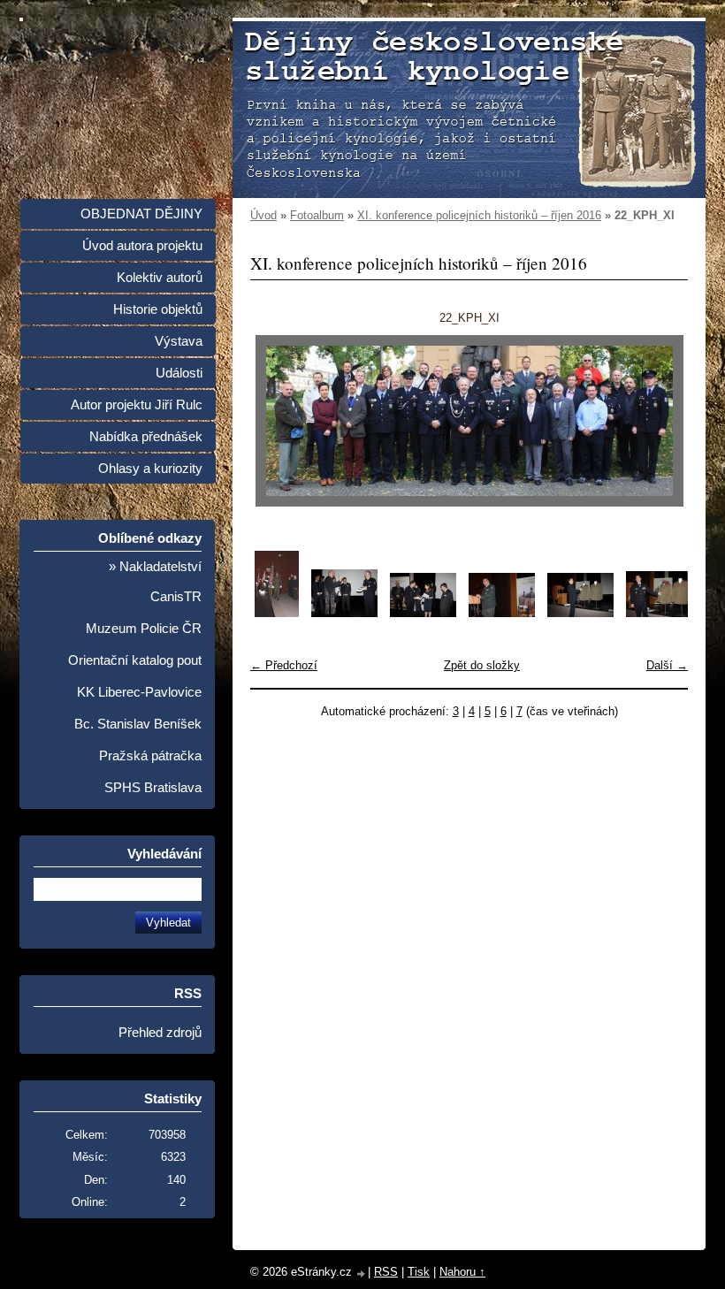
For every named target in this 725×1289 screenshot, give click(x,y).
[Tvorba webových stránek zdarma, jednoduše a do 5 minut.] (361, 1274)
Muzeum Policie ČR (144, 629)
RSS (386, 1271)
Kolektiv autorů (159, 278)
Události (179, 373)
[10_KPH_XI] (344, 613)
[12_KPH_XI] (502, 613)
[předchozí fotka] (279, 421)
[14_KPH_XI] (659, 613)
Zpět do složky (482, 665)
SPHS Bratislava (153, 788)
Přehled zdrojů (160, 1033)
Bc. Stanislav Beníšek (138, 724)
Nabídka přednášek (145, 437)
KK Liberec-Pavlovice (139, 692)
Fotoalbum (317, 215)
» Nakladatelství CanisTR (155, 582)
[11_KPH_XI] (423, 613)
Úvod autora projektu (142, 246)
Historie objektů (157, 309)
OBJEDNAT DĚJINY (141, 214)
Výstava (178, 341)
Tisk (419, 1271)
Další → (667, 665)
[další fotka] (659, 421)
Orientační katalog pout (135, 660)
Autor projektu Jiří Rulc (136, 405)
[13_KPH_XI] (580, 613)
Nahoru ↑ (462, 1271)
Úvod (263, 215)
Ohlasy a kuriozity (150, 468)
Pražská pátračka (150, 756)
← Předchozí (283, 665)
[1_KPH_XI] (277, 613)
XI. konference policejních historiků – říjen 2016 (479, 215)
